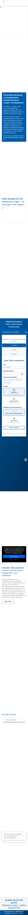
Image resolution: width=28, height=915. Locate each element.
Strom (14, 345)
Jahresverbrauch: (8, 371)
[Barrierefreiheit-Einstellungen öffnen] (25, 460)
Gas (14, 349)
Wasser (14, 354)
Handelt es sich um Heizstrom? (12, 407)
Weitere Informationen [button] (14, 559)
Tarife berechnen (14, 427)
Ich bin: (5, 386)
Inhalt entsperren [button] (14, 556)
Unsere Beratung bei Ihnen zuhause (13, 137)
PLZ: (4, 365)
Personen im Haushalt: (10, 377)
